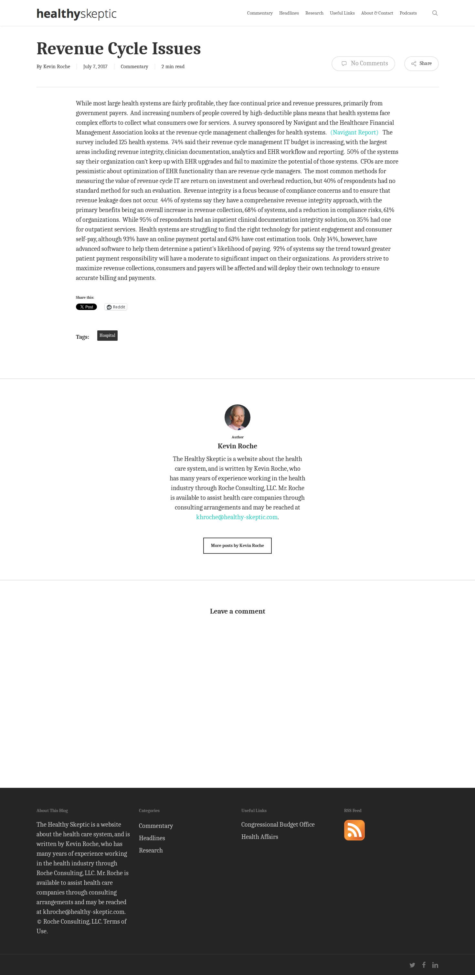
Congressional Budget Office (278, 824)
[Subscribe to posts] (354, 843)
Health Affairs (259, 837)
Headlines (152, 838)
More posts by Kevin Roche (237, 545)
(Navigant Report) (354, 132)
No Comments (369, 63)
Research (151, 850)
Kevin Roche (56, 67)
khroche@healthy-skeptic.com (237, 517)
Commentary (134, 67)
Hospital (107, 335)
